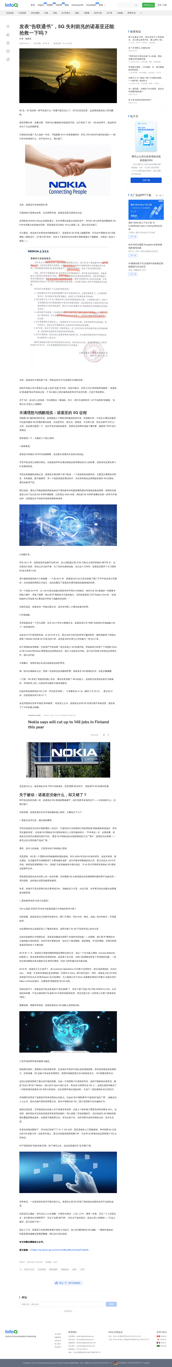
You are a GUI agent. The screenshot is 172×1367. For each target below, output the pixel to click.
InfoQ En (163, 1336)
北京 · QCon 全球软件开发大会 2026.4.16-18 (124, 1336)
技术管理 (134, 73)
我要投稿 (58, 1337)
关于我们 (58, 1334)
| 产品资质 (145, 1363)
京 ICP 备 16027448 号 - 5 (102, 1363)
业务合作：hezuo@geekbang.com (81, 1339)
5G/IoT (144, 43)
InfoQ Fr (163, 1343)
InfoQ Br (163, 1346)
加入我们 (58, 1344)
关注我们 (58, 1347)
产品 (132, 43)
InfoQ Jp (163, 1339)
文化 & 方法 (29, 1269)
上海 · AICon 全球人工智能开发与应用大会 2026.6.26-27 (128, 1339)
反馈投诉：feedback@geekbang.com (82, 1343)
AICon (138, 43)
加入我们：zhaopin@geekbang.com (81, 1346)
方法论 (156, 83)
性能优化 (65, 1269)
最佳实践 (53, 1269)
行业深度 (42, 1269)
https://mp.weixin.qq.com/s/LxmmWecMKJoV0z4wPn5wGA (60, 1249)
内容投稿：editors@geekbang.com (81, 1336)
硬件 (150, 62)
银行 (74, 1269)
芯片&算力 (160, 73)
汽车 (82, 1269)
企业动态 (152, 43)
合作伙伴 (58, 1341)
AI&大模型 (142, 73)
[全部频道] (141, 13)
